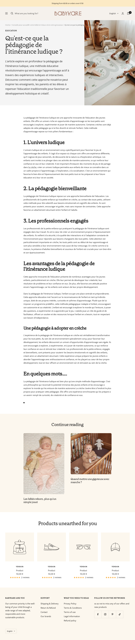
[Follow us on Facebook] (98, 614)
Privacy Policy (70, 603)
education (11, 31)
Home (7, 25)
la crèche (32, 167)
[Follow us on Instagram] (105, 614)
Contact (44, 612)
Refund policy (70, 620)
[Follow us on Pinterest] (112, 614)
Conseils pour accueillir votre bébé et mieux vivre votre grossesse (37, 25)
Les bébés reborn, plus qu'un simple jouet (39, 500)
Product (19, 570)
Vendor (19, 567)
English (112, 13)
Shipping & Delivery (50, 603)
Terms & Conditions (73, 607)
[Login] (123, 13)
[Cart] (128, 13)
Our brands (46, 616)
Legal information (72, 616)
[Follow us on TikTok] (119, 614)
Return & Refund (48, 607)
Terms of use (70, 612)
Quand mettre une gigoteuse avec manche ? (90, 480)
